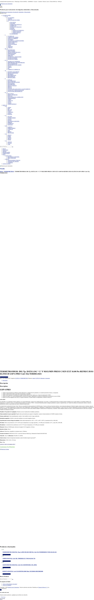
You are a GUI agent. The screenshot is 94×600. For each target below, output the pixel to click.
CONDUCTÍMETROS (12, 41)
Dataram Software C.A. (43, 587)
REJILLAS (10, 96)
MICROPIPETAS (11, 76)
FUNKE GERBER (12, 117)
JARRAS (10, 67)
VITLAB (10, 143)
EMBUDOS (10, 55)
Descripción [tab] (5, 380)
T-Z (6, 140)
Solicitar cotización (4, 377)
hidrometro (42, 378)
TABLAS (7, 159)
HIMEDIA (10, 122)
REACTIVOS (11, 93)
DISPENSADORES (12, 53)
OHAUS (9, 135)
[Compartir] (3, 598)
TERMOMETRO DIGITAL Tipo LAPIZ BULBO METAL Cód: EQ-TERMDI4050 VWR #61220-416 (30, 552)
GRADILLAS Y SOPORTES (14, 61)
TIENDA (4, 151)
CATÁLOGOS (8, 155)
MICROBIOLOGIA (12, 75)
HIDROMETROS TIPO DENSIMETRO (16, 62)
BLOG (4, 154)
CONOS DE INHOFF (12, 44)
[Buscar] (12, 579)
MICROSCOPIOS (11, 77)
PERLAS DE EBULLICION (14, 82)
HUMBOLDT (11, 123)
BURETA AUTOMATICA (18, 30)
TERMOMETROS (12, 98)
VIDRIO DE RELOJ (12, 104)
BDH (9, 108)
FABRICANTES (6, 153)
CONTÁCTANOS (6, 163)
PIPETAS (10, 86)
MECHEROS (10, 74)
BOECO (9, 110)
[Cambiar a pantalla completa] (1, 598)
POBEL (9, 136)
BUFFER (12, 28)
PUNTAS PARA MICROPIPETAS (15, 91)
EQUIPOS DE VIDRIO (13, 59)
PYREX (9, 137)
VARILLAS (10, 100)
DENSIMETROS (11, 49)
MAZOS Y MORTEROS (13, 73)
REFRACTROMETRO (13, 94)
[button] (2, 597)
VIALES (9, 102)
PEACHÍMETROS (12, 81)
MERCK (9, 131)
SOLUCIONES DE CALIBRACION (15, 97)
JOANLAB (10, 124)
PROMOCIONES (6, 152)
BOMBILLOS (13, 25)
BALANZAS (13, 22)
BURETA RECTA (17, 32)
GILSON (10, 119)
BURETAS (12, 29)
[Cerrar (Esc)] (4, 598)
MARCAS (5, 105)
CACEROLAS (11, 36)
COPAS (9, 45)
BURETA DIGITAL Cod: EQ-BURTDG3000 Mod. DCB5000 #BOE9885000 (23, 571)
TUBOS (9, 99)
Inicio (1, 171)
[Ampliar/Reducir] (0, 598)
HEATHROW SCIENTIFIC (13, 121)
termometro (47, 378)
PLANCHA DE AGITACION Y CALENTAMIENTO (19, 89)
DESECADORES (11, 51)
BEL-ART (10, 109)
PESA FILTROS (11, 83)
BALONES (12, 23)
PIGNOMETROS (11, 84)
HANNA (10, 120)
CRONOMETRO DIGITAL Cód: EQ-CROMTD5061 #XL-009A (20, 565)
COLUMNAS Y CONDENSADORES (16, 40)
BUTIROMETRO (14, 33)
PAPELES (10, 79)
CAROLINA (10, 112)
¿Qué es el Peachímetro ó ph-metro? (10, 584)
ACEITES (10, 18)
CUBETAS (10, 47)
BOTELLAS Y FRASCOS (15, 26)
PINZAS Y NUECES (12, 85)
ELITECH (10, 114)
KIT (8, 68)
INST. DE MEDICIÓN (12, 63)
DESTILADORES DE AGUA (14, 52)
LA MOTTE (10, 129)
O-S (6, 133)
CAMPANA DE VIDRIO (13, 37)
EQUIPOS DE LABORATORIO (14, 56)
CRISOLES (10, 46)
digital (33, 378)
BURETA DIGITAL (17, 31)
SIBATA (9, 138)
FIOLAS (9, 66)
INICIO (4, 148)
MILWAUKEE (11, 132)
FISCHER (10, 116)
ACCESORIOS (11, 17)
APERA (9, 107)
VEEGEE (10, 142)
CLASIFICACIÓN (6, 15)
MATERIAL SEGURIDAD (13, 71)
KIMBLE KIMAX (11, 128)
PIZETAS (10, 87)
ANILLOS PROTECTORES (14, 20)
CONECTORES (11, 43)
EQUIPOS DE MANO (12, 58)
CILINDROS (10, 39)
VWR (9, 144)
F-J (5, 115)
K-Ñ (6, 125)
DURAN (9, 113)
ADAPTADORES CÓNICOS (14, 160)
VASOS (9, 101)
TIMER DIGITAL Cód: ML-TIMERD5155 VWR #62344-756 (19, 558)
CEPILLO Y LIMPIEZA (13, 38)
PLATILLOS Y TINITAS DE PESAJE (16, 90)
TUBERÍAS (10, 162)
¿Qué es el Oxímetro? (7, 585)
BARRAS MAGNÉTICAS (16, 24)
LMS (9, 130)
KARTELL (10, 127)
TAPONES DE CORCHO (13, 161)
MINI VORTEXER (12, 158)
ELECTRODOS (11, 54)
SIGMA (9, 139)
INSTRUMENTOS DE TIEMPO (14, 64)
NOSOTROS (5, 150)
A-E (6, 106)
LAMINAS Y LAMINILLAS (14, 69)
